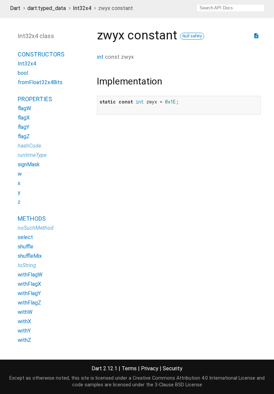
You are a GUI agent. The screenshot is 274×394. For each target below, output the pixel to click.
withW (25, 312)
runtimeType (32, 155)
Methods (32, 218)
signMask (29, 164)
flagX (24, 118)
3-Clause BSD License (178, 385)
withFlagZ (29, 303)
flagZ (24, 136)
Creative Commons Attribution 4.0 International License (194, 378)
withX (24, 321)
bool (23, 73)
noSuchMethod (35, 228)
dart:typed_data (46, 8)
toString (27, 265)
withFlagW (30, 274)
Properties (35, 99)
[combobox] (230, 8)
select (25, 237)
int (100, 56)
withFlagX (29, 284)
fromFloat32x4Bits (40, 82)
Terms (129, 368)
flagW (24, 108)
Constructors (41, 54)
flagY (23, 127)
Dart (15, 8)
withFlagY (29, 293)
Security (172, 368)
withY (24, 331)
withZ (24, 340)
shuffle (25, 246)
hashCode (29, 146)
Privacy (149, 368)
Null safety (192, 36)
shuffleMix (30, 256)
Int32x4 (82, 8)
